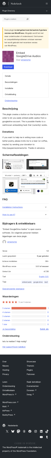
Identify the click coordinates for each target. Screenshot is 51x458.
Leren (4, 382)
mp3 (46, 282)
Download (8, 67)
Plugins (30, 370)
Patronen (31, 374)
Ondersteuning (11, 100)
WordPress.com (10, 402)
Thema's (30, 366)
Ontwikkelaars (8, 390)
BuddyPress (8, 415)
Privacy (5, 374)
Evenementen (33, 386)
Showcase (31, 361)
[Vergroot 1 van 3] (21, 162)
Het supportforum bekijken (14, 347)
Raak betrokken (34, 382)
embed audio (27, 282)
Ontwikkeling (10, 94)
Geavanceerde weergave (13, 289)
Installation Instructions (12, 207)
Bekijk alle (44, 329)
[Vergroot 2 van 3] (45, 162)
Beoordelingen (11, 82)
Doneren (32, 390)
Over (4, 361)
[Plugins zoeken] (27, 19)
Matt (5, 406)
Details (8, 76)
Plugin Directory (8, 11)
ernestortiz (26, 60)
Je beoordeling (8, 329)
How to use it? (8, 215)
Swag (30, 394)
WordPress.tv (9, 394)
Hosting (5, 370)
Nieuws (5, 366)
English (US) (44, 277)
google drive (38, 282)
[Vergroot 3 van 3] (45, 174)
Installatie (9, 88)
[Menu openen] (47, 3)
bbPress (7, 410)
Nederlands (13, 425)
